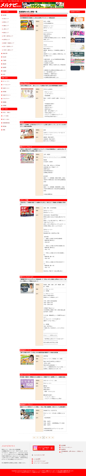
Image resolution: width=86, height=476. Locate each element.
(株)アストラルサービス (26, 277)
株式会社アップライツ (26, 404)
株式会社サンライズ (25, 350)
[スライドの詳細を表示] (58, 5)
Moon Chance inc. (25, 83)
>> (52, 437)
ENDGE (22, 122)
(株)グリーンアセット (26, 147)
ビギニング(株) (24, 200)
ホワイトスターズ (25, 15)
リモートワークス (25, 374)
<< (34, 437)
